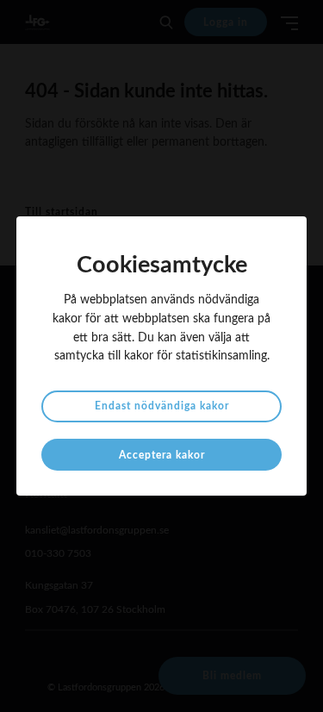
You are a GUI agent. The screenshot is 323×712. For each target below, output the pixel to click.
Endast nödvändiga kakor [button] (162, 406)
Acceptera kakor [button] (162, 455)
